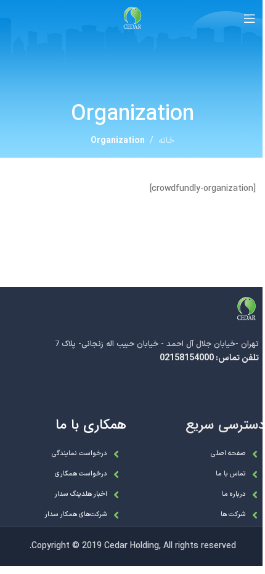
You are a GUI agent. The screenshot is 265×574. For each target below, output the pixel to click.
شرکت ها (233, 514)
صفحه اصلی (228, 453)
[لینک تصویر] (246, 308)
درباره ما (234, 494)
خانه (166, 140)
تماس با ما (231, 474)
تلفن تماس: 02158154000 (209, 358)
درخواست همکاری (81, 474)
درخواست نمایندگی (79, 453)
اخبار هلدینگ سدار (80, 494)
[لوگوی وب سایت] (132, 18)
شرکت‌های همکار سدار (75, 514)
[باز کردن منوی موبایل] (249, 18)
